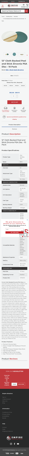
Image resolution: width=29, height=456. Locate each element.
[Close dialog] (27, 219)
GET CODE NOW (14, 232)
